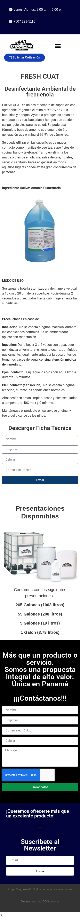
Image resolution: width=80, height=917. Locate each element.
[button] (58, 46)
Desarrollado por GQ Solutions (40, 901)
